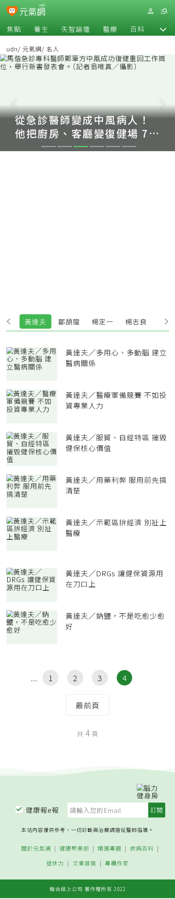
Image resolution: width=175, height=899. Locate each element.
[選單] (164, 11)
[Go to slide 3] (80, 146)
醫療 (110, 29)
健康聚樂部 (74, 848)
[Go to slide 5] (113, 146)
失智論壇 (75, 29)
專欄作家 (117, 863)
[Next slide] (162, 102)
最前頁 (88, 704)
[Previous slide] (13, 102)
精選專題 (109, 848)
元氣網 (32, 49)
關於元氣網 (36, 848)
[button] (163, 29)
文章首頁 (84, 863)
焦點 (14, 29)
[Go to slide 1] (48, 146)
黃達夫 (35, 321)
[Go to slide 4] (97, 146)
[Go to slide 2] (64, 146)
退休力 (55, 863)
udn (12, 49)
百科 (137, 29)
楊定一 (102, 321)
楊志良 (136, 321)
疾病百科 (142, 848)
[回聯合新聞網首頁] (12, 11)
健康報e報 (42, 810)
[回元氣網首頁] (32, 10)
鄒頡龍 (69, 321)
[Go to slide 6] (129, 146)
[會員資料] (150, 11)
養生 (41, 29)
